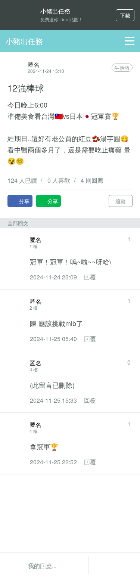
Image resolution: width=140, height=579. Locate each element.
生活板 (122, 67)
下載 (125, 15)
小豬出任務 (24, 40)
